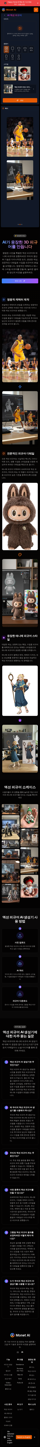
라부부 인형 (8, 1425)
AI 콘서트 (32, 1383)
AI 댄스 (31, 1375)
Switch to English (24, 1437)
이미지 (6, 19)
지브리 (8, 1421)
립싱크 (8, 1371)
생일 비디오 (32, 1399)
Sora (20, 1379)
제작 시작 (18, 281)
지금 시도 (21, 4)
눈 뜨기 (20, 1409)
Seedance (20, 1364)
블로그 (32, 1409)
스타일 (6, 64)
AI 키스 (31, 1367)
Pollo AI (20, 1383)
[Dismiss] (34, 1437)
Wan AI (20, 1375)
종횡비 (6, 44)
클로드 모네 (8, 1417)
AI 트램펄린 (32, 1387)
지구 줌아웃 (32, 1395)
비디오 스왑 (8, 1375)
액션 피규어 (32, 1371)
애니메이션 (8, 1413)
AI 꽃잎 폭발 (32, 1391)
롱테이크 (8, 1389)
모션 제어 (8, 1379)
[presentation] (20, 31)
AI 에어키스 (32, 1379)
